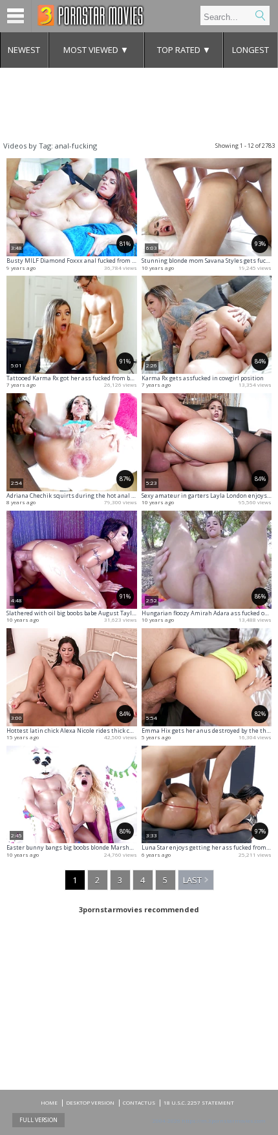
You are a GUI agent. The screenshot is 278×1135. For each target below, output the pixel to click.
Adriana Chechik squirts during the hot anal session (79, 495)
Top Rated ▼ (184, 50)
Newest (24, 50)
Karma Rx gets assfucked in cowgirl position (203, 378)
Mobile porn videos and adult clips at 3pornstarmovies (90, 15)
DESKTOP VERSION (90, 1102)
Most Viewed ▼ (96, 50)
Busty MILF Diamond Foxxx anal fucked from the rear (80, 260)
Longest (250, 50)
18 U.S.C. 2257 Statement (199, 1102)
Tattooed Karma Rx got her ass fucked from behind (76, 378)
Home (49, 1102)
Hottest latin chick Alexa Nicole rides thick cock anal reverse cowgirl (101, 730)
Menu (16, 16)
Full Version (38, 1120)
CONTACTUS (139, 1102)
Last (192, 880)
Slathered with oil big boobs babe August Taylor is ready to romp (95, 613)
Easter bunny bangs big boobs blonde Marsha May (76, 847)
